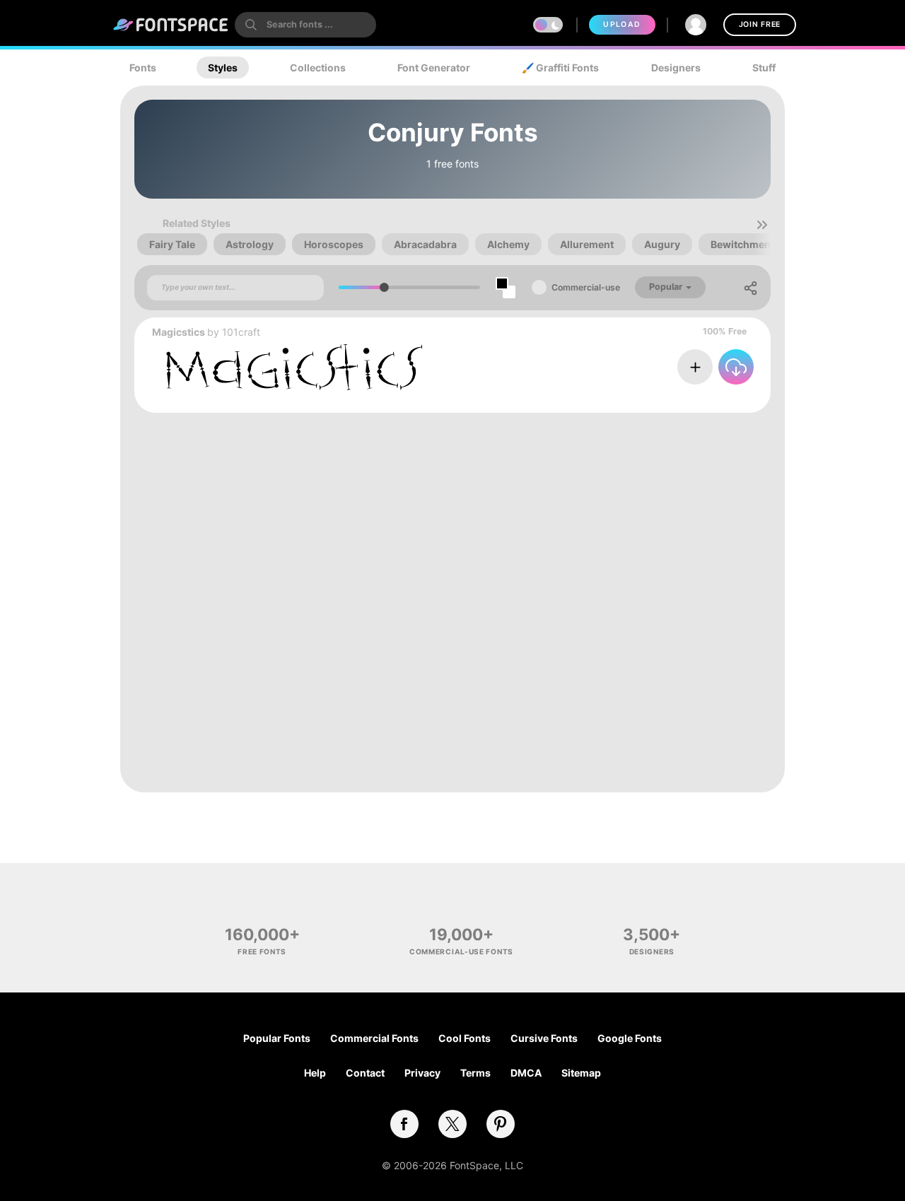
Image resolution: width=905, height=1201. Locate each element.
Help (315, 1073)
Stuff (764, 67)
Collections (318, 67)
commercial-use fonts (461, 951)
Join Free (760, 24)
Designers (676, 67)
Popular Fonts (276, 1038)
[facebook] (404, 1124)
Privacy (422, 1073)
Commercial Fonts (374, 1038)
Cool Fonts (464, 1038)
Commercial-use (585, 287)
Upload (622, 24)
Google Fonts (629, 1038)
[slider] (384, 287)
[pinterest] (500, 1124)
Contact (365, 1073)
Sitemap (581, 1073)
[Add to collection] (695, 367)
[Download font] (736, 367)
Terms (475, 1073)
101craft (241, 332)
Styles (223, 67)
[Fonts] (171, 24)
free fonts (262, 951)
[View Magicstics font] (294, 367)
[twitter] (452, 1124)
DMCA (526, 1073)
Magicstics (178, 332)
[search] (305, 24)
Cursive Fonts (544, 1038)
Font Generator (433, 67)
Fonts (142, 67)
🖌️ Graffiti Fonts (560, 67)
